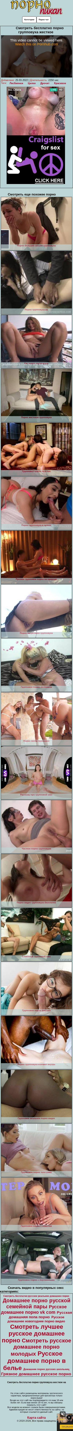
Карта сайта (36, 1417)
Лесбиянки (16, 83)
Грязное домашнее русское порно (36, 1374)
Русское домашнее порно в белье (34, 1360)
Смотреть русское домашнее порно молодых (41, 1347)
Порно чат (44, 19)
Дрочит (44, 83)
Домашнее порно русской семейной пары (36, 1303)
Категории (29, 19)
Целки (32, 83)
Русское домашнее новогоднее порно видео (36, 1319)
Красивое (60, 83)
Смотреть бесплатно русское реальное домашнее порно (36, 1296)
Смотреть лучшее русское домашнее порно (33, 1333)
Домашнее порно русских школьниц (46, 1369)
